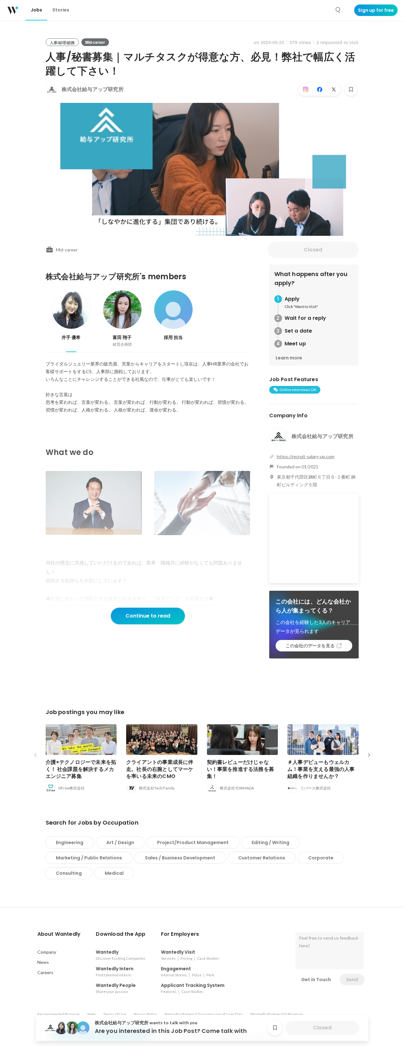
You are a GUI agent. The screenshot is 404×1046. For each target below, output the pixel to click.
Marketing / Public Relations (89, 858)
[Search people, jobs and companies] (338, 10)
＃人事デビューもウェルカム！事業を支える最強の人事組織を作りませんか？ (321, 769)
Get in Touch (316, 979)
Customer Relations (261, 858)
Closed (313, 249)
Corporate (320, 858)
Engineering (69, 842)
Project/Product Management (193, 842)
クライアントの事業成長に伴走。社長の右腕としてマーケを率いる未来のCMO (160, 769)
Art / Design (120, 842)
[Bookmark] (351, 89)
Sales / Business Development (180, 858)
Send (352, 979)
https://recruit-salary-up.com (305, 456)
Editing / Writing (270, 842)
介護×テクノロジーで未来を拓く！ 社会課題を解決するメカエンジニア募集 (81, 769)
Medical (114, 873)
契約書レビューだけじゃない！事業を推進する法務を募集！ (240, 769)
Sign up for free (376, 10)
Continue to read (148, 615)
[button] (59, 934)
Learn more (289, 358)
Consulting (69, 873)
